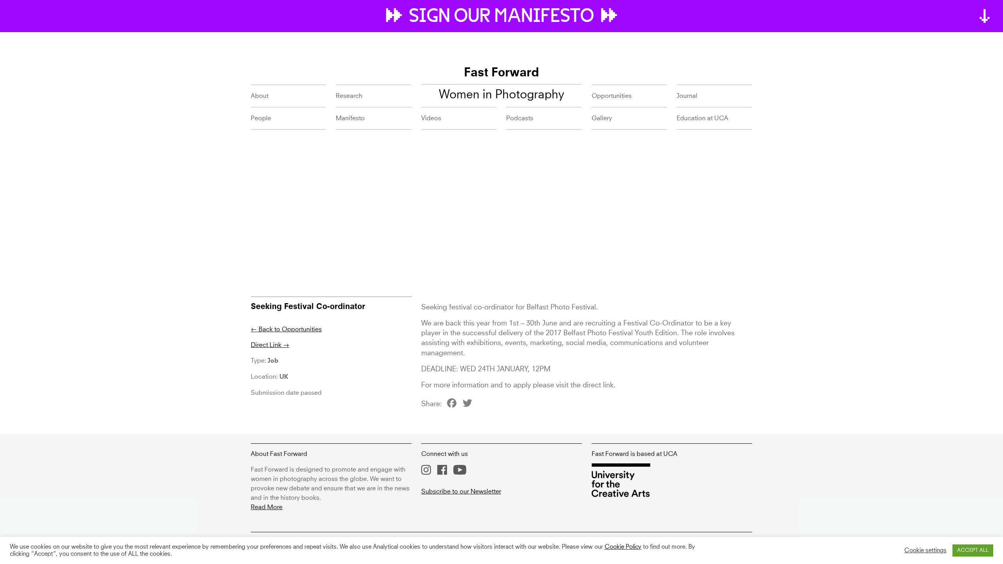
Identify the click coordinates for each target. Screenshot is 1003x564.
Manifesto (350, 118)
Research (349, 96)
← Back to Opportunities (286, 329)
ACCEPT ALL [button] (973, 550)
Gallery (602, 118)
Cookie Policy (623, 547)
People (261, 118)
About (259, 96)
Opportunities (612, 96)
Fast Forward (501, 73)
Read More (266, 507)
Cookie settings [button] (925, 550)
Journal (687, 96)
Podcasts (519, 118)
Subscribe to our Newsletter (461, 491)
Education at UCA (702, 118)
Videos (431, 118)
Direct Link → (270, 345)
